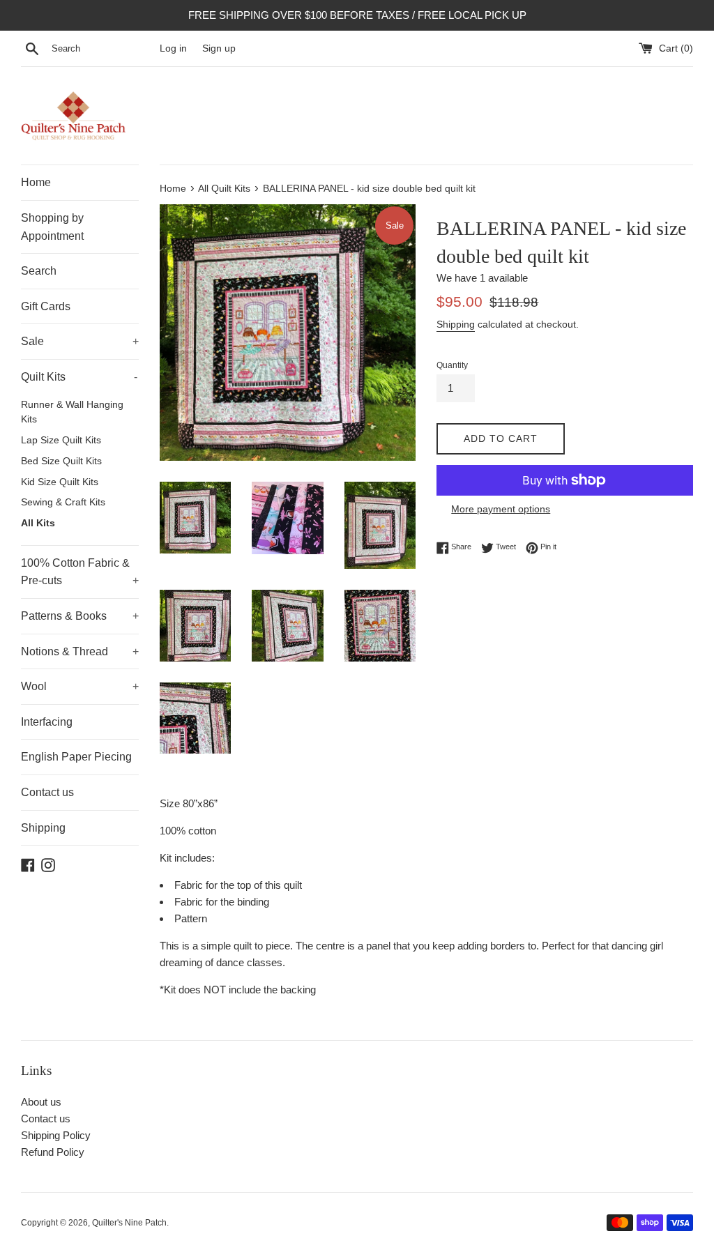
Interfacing (47, 722)
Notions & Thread (80, 651)
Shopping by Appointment (52, 227)
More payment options (500, 508)
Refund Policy (52, 1152)
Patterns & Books (80, 616)
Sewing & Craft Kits (63, 502)
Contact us (47, 792)
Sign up (219, 48)
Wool (80, 686)
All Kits (38, 523)
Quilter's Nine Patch (129, 1223)
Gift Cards (45, 306)
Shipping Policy (56, 1135)
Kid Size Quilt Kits (59, 482)
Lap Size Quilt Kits (61, 440)
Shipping (43, 828)
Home (36, 182)
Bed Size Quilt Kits (61, 461)
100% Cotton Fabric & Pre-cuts (80, 572)
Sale (80, 341)
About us (41, 1102)
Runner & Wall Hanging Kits (72, 412)
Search (38, 271)
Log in (173, 48)
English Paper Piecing (76, 757)
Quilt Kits (79, 377)
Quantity (452, 365)
